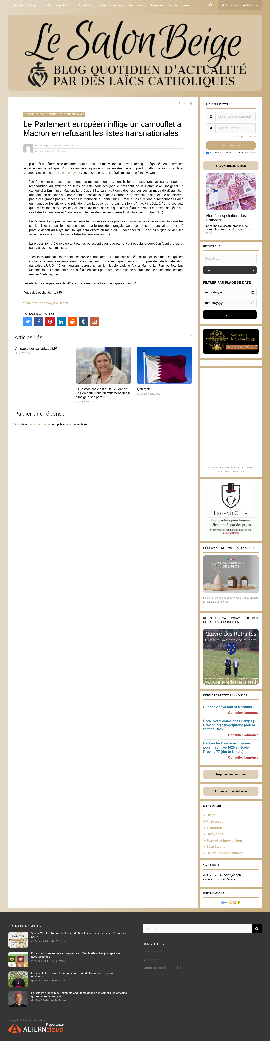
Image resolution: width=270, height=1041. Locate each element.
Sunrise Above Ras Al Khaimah (227, 707)
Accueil (19, 5)
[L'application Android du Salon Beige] (238, 903)
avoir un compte (40, 424)
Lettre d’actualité (109, 5)
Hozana (240, 471)
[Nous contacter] (226, 903)
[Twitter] (27, 321)
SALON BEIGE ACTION (231, 165)
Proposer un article (164, 5)
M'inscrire (251, 152)
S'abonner (151, 960)
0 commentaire (43, 151)
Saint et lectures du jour (224, 840)
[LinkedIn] (61, 321)
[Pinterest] (50, 321)
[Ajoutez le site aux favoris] (230, 903)
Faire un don (216, 821)
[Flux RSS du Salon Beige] (234, 903)
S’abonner (214, 827)
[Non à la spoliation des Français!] (231, 209)
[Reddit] (72, 321)
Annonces (136, 5)
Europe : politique (36, 114)
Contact (84, 5)
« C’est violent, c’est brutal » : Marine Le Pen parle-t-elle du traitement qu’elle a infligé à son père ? (103, 393)
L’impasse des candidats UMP (35, 348)
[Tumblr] (83, 321)
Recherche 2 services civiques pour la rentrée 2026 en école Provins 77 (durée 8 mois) (227, 748)
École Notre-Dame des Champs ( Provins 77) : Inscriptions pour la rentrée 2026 (229, 725)
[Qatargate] (164, 382)
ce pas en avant (69, 172)
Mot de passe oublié (244, 136)
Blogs (32, 5)
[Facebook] (38, 321)
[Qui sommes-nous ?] (223, 903)
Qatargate (144, 389)
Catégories (215, 834)
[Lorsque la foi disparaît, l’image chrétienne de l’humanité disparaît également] (18, 986)
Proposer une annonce (230, 774)
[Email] (94, 321)
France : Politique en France (66, 114)
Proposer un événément (231, 791)
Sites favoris (216, 846)
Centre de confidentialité (225, 853)
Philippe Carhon (49, 145)
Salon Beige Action (57, 5)
